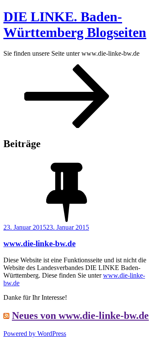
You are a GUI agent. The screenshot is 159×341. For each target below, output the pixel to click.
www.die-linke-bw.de (39, 243)
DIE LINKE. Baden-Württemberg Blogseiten (74, 24)
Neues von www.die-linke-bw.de (80, 315)
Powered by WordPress (34, 333)
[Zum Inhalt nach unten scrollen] (67, 125)
